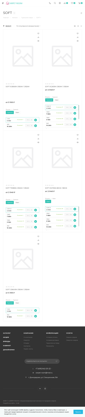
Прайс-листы (28, 349)
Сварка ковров (71, 337)
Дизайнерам (9, 350)
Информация (52, 333)
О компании (28, 337)
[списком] (78, 26)
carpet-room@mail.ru (44, 373)
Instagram (45, 388)
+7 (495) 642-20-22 (43, 369)
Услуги (69, 333)
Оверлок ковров (72, 340)
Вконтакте (40, 388)
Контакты (27, 346)
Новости (27, 340)
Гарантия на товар (52, 343)
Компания (28, 333)
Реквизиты (50, 346)
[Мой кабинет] (60, 3)
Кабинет (7, 345)
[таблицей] (81, 26)
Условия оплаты (51, 337)
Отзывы (26, 343)
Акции (6, 337)
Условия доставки (52, 340)
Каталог (7, 333)
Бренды (6, 341)
